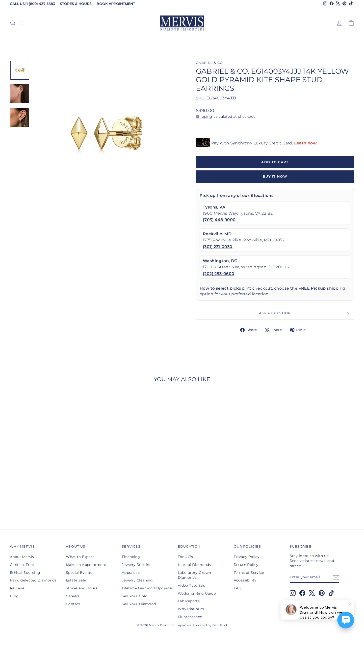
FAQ (238, 588)
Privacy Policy (247, 557)
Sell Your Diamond (139, 604)
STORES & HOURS (76, 3)
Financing (131, 557)
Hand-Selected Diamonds (33, 580)
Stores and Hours (81, 588)
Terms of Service (249, 573)
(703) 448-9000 (219, 219)
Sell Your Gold (135, 596)
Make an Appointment (86, 565)
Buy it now (275, 176)
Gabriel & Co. (210, 63)
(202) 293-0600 (218, 273)
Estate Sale (76, 580)
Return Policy (246, 565)
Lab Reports (189, 601)
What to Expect (80, 557)
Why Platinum (191, 609)
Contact (73, 604)
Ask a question (275, 313)
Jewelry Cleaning (137, 580)
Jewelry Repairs (136, 565)
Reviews (17, 588)
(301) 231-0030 (218, 246)
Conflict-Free (22, 565)
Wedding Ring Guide (197, 593)
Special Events (79, 573)
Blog (14, 596)
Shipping (204, 116)
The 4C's (185, 557)
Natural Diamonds (194, 565)
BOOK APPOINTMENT (116, 3)
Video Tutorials (191, 585)
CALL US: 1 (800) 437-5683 (32, 3)
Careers (73, 596)
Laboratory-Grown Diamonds (194, 575)
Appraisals (131, 573)
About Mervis (22, 557)
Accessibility (245, 580)
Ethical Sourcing (25, 573)
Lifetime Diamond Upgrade (147, 588)
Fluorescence (190, 617)
